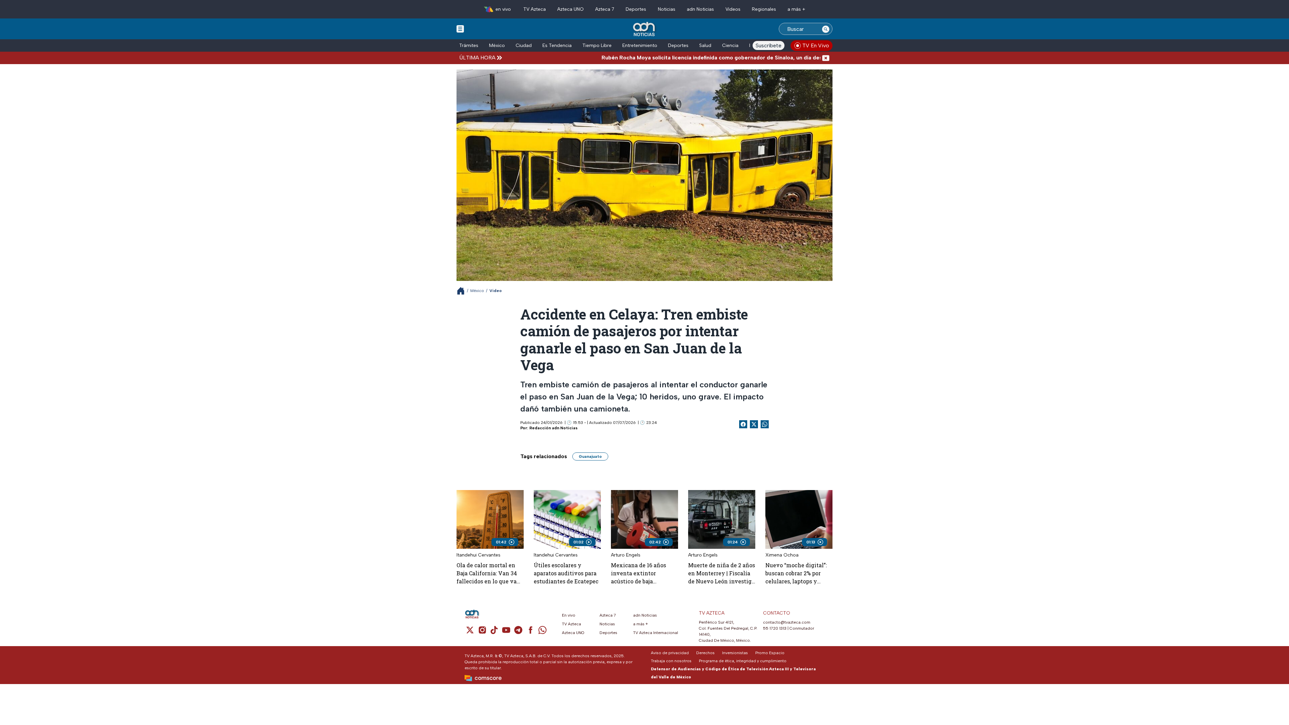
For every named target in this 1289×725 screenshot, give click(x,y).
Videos (733, 9)
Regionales (764, 9)
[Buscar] (825, 29)
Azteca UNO (570, 9)
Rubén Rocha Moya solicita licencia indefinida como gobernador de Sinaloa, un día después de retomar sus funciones (703, 57)
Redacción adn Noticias (553, 428)
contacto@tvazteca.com (786, 622)
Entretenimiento (639, 45)
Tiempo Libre (597, 45)
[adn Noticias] (644, 29)
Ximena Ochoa (782, 555)
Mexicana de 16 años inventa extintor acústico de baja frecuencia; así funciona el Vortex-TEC (643, 573)
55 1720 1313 (774, 628)
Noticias (666, 9)
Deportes (636, 9)
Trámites (468, 45)
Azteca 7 (604, 9)
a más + (796, 9)
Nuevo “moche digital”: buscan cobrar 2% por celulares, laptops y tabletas (796, 573)
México (497, 45)
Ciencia (730, 45)
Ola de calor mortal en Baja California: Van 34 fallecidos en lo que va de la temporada (487, 573)
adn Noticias (700, 9)
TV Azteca (534, 9)
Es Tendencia (557, 45)
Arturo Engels (625, 555)
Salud (705, 45)
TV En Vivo (815, 45)
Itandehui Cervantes (478, 555)
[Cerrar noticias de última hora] (826, 57)
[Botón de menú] (460, 29)
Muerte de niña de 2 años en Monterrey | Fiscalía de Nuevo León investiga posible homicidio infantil (721, 573)
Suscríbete (768, 45)
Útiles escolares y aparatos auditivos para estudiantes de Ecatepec (566, 573)
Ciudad (524, 45)
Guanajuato (590, 456)
